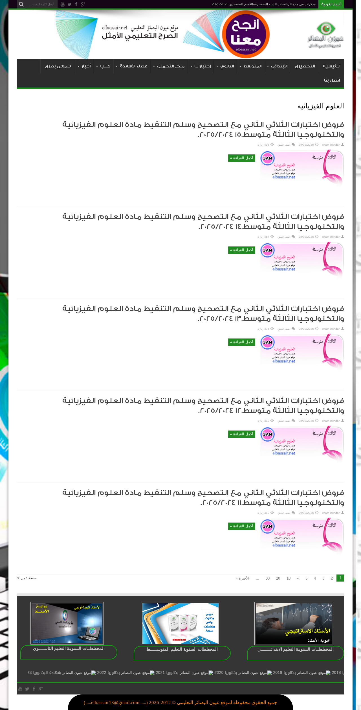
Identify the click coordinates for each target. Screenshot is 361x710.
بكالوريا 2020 (241, 672)
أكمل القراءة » (241, 158)
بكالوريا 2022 (124, 672)
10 (288, 578)
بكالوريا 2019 (299, 672)
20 (278, 578)
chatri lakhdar (331, 144)
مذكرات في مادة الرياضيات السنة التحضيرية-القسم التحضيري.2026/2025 (264, 4)
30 (268, 578)
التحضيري (305, 66)
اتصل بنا (332, 80)
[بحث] (21, 4)
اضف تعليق (284, 144)
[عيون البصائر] (325, 45)
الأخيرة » (242, 578)
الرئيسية (331, 66)
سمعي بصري (58, 66)
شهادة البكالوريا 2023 (57, 672)
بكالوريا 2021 (182, 672)
